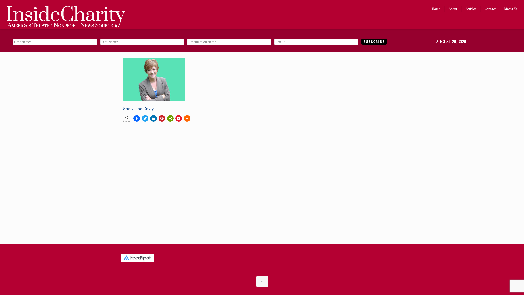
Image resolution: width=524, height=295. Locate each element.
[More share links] (187, 118)
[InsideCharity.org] (66, 9)
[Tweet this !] (145, 118)
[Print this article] (170, 118)
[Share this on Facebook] (136, 118)
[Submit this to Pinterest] (162, 118)
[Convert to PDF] (178, 118)
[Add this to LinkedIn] (153, 118)
